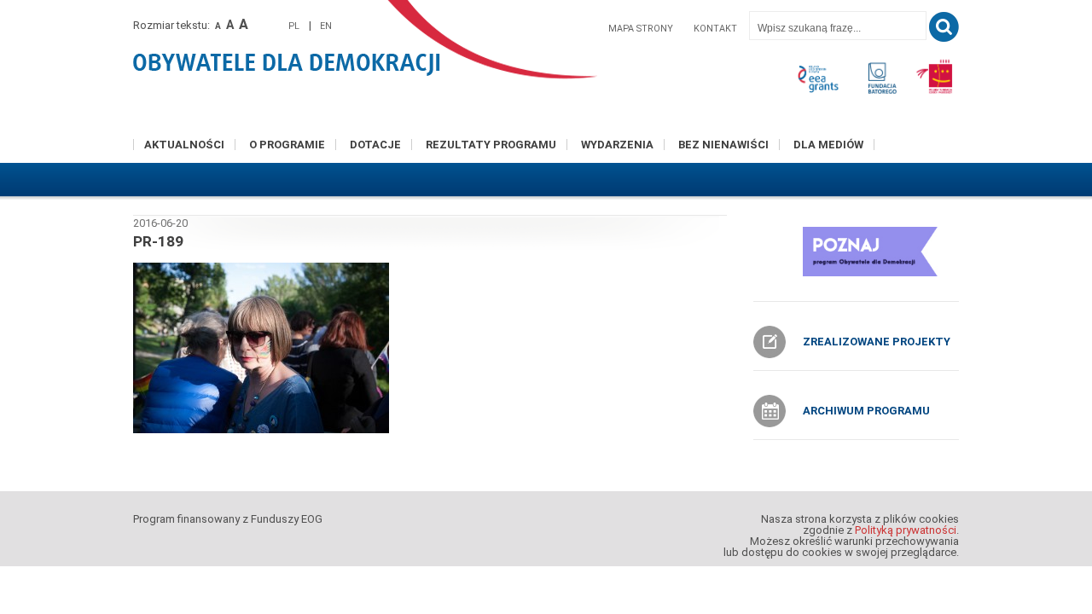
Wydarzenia (617, 144)
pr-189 (158, 241)
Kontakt (715, 28)
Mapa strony (640, 28)
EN (326, 26)
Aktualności (184, 144)
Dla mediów (828, 144)
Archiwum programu (866, 410)
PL (293, 26)
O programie (287, 144)
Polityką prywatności (905, 530)
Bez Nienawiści (723, 144)
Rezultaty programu (491, 144)
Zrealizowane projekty (876, 341)
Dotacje (375, 144)
